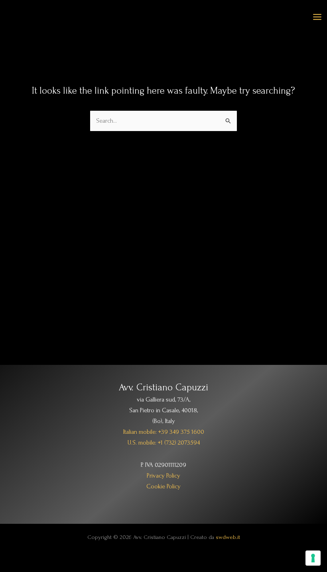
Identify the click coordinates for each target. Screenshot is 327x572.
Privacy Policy (163, 475)
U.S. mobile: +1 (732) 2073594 (164, 442)
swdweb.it (228, 537)
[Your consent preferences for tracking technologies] (313, 558)
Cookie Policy (163, 486)
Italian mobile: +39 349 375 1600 (163, 431)
